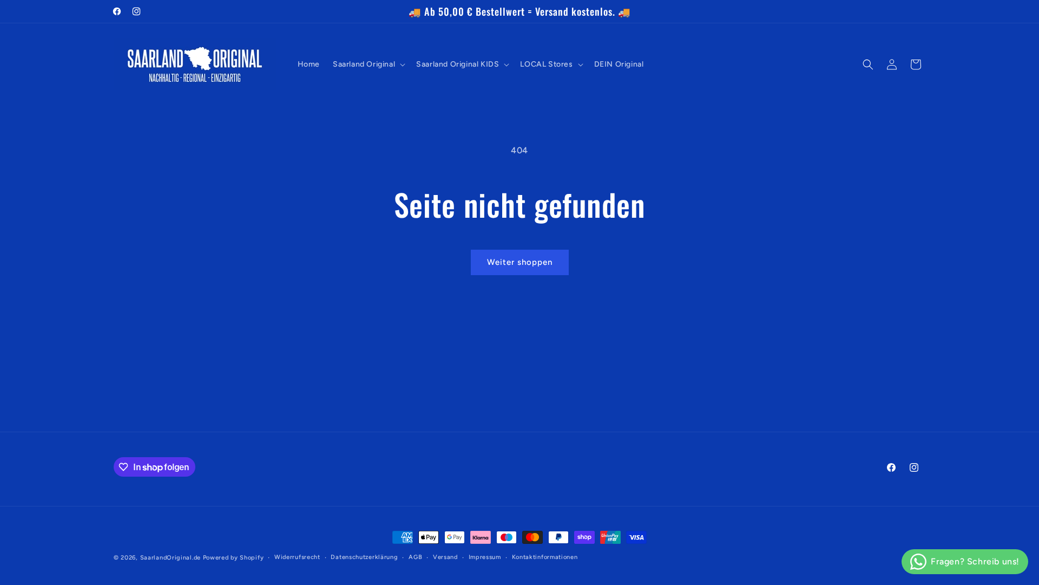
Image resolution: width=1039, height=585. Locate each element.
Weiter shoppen (520, 262)
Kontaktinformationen (545, 557)
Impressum (485, 557)
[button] (368, 64)
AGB (415, 557)
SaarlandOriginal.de (170, 557)
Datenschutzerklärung (364, 557)
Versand (445, 557)
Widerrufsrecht (297, 557)
